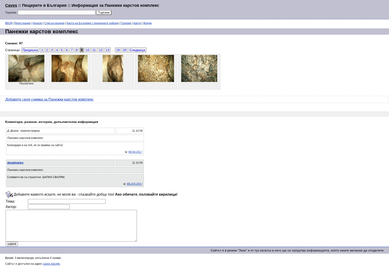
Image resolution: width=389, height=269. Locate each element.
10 (87, 50)
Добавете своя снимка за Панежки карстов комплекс (49, 99)
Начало (37, 23)
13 (107, 50)
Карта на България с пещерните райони (93, 23)
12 (101, 50)
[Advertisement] (329, 9)
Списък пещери (54, 23)
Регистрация (22, 23)
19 (118, 50)
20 (125, 50)
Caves (11, 5)
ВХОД (8, 23)
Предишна (30, 50)
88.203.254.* (135, 183)
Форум (147, 23)
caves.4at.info (51, 263)
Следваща (137, 50)
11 (94, 50)
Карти (137, 23)
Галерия (126, 23)
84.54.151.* (136, 152)
